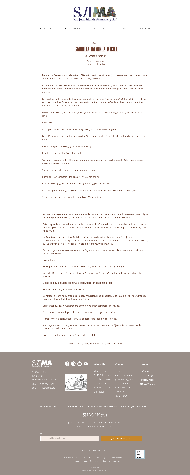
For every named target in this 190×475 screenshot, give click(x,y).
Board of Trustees (102, 379)
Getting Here (121, 383)
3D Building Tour (102, 387)
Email (43, 433)
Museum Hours (101, 383)
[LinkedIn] (79, 363)
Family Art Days (122, 387)
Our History (99, 391)
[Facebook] (67, 363)
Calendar (119, 391)
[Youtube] (85, 363)
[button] (72, 28)
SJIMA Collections (102, 375)
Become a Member (123, 375)
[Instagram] (73, 363)
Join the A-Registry (123, 379)
